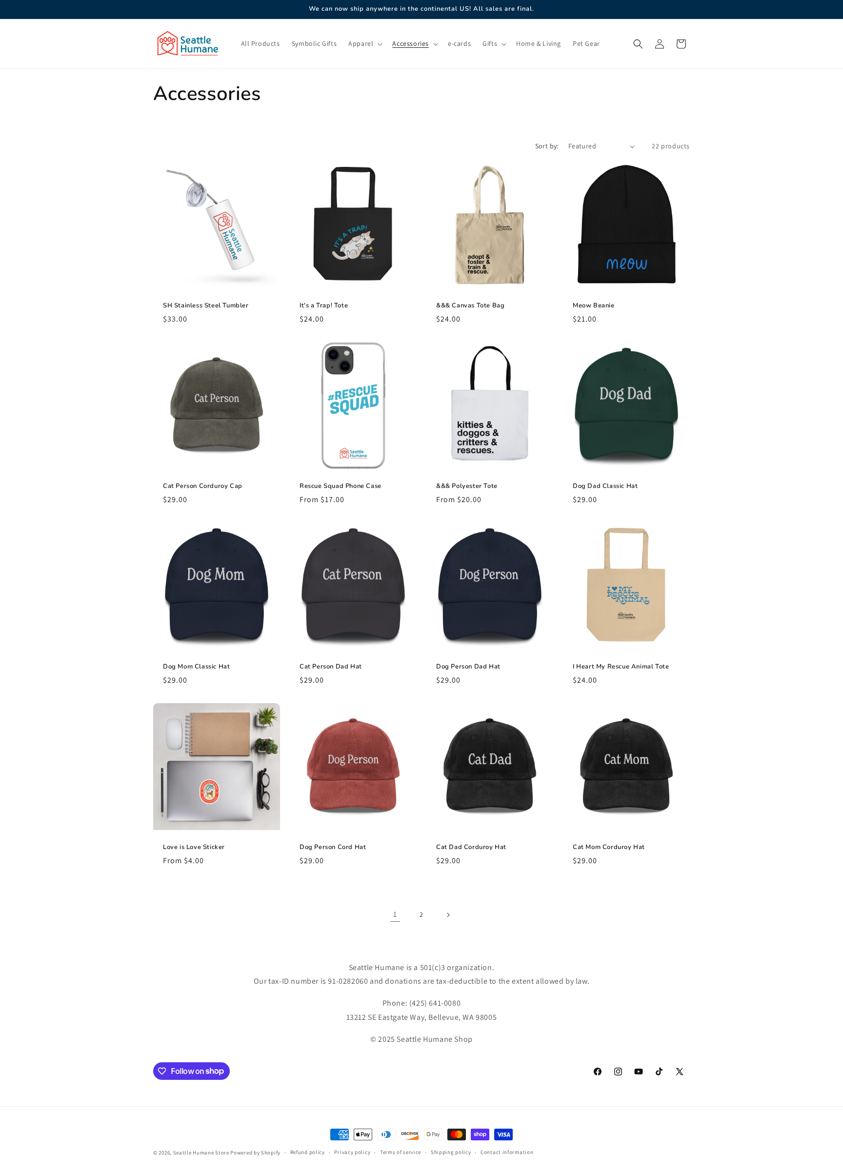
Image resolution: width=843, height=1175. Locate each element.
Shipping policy (451, 1152)
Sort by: (547, 146)
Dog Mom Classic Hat (196, 667)
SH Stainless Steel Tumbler (206, 306)
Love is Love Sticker (194, 847)
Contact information (507, 1152)
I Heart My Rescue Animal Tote (621, 667)
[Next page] (448, 915)
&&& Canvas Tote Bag (470, 306)
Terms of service (400, 1152)
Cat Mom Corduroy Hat (609, 847)
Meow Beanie (594, 306)
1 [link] (395, 914)
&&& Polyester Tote (467, 486)
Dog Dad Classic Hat (605, 486)
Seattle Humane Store (201, 1152)
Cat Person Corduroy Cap (202, 486)
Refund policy (307, 1152)
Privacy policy (352, 1152)
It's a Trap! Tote (324, 306)
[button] (364, 43)
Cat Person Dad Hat (331, 667)
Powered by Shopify (255, 1152)
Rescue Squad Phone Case (340, 486)
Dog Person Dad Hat (468, 667)
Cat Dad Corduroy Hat (471, 847)
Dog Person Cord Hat (333, 847)
